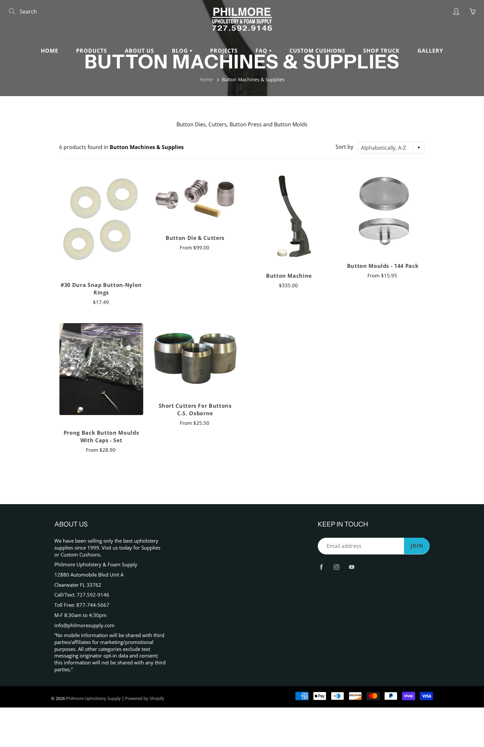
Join (417, 546)
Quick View (101, 221)
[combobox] (391, 147)
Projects (224, 50)
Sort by (344, 146)
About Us (139, 50)
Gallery (430, 50)
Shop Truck (381, 50)
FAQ (262, 50)
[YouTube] (351, 567)
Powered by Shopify (144, 698)
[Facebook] (321, 567)
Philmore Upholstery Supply (93, 698)
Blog (181, 50)
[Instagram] (336, 567)
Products (91, 50)
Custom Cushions (317, 50)
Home (49, 50)
